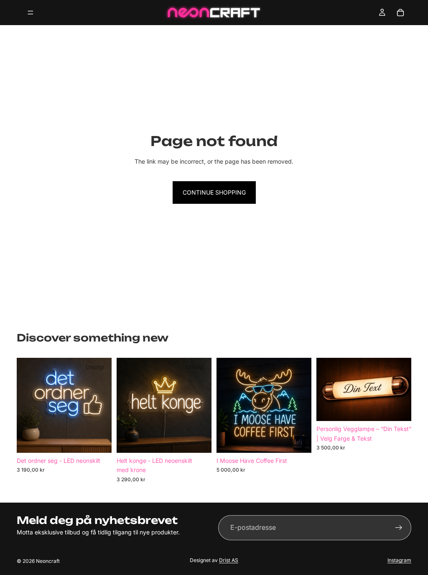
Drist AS (228, 560)
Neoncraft (48, 561)
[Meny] (30, 12)
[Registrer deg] (399, 527)
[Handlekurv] (400, 12)
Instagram (399, 560)
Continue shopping (214, 192)
